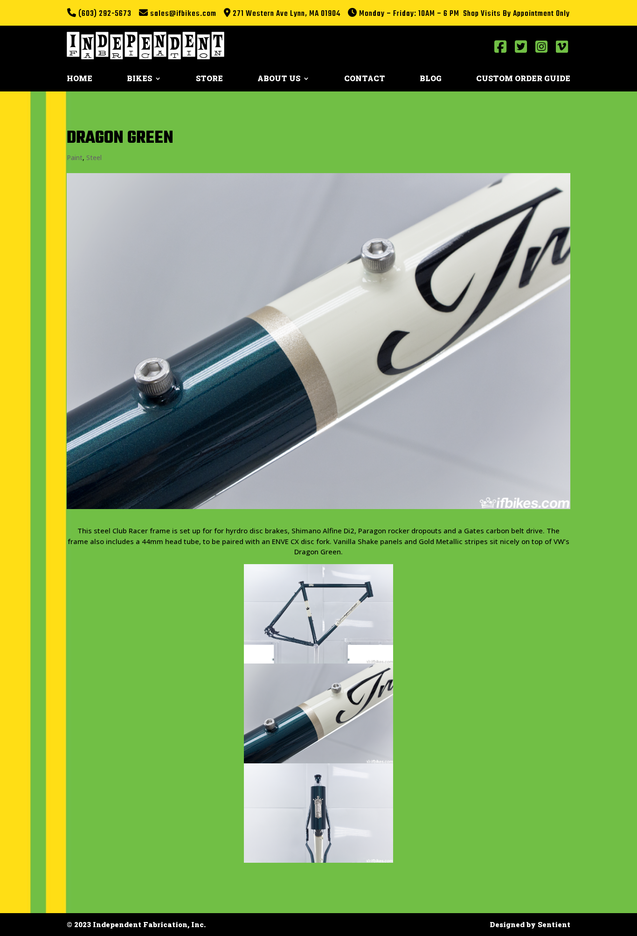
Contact (364, 79)
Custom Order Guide (523, 79)
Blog (431, 79)
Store (209, 79)
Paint (75, 157)
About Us (278, 79)
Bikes (139, 79)
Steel (94, 157)
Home (79, 79)
